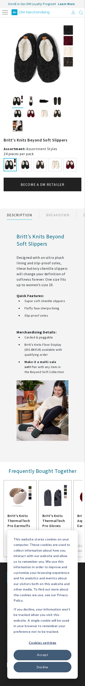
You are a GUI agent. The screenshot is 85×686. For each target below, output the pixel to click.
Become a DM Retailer (43, 184)
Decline (42, 667)
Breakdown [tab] (58, 215)
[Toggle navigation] (5, 12)
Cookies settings (42, 643)
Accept (42, 655)
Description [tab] (19, 215)
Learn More (66, 4)
